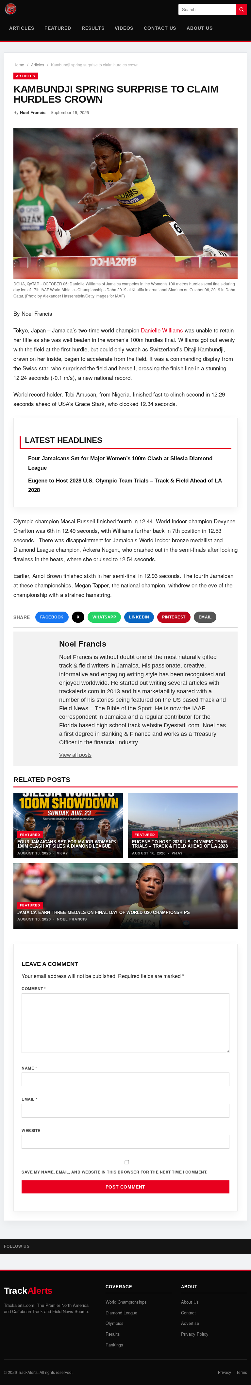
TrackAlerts (28, 1372)
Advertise (190, 1323)
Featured (57, 28)
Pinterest (174, 617)
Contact (188, 1312)
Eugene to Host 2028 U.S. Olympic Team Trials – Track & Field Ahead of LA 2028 (180, 844)
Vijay (62, 853)
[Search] (241, 9)
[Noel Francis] (37, 654)
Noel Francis (32, 112)
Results (93, 28)
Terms (241, 1372)
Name (29, 1068)
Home (18, 64)
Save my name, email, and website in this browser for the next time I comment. (115, 1172)
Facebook (52, 617)
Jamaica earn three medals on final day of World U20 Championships (103, 912)
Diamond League (121, 1312)
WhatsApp (104, 617)
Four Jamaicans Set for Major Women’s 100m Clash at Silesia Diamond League (66, 844)
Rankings (114, 1345)
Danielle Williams (162, 330)
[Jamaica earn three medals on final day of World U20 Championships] (125, 896)
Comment (34, 988)
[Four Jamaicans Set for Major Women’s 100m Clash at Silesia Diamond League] (68, 825)
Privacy (224, 1372)
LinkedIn (139, 617)
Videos (124, 28)
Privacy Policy (195, 1334)
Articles (21, 28)
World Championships (126, 1302)
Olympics (115, 1323)
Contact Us (160, 28)
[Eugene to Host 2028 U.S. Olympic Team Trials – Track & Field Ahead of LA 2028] (183, 825)
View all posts (75, 755)
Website (31, 1130)
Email (205, 617)
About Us (199, 28)
